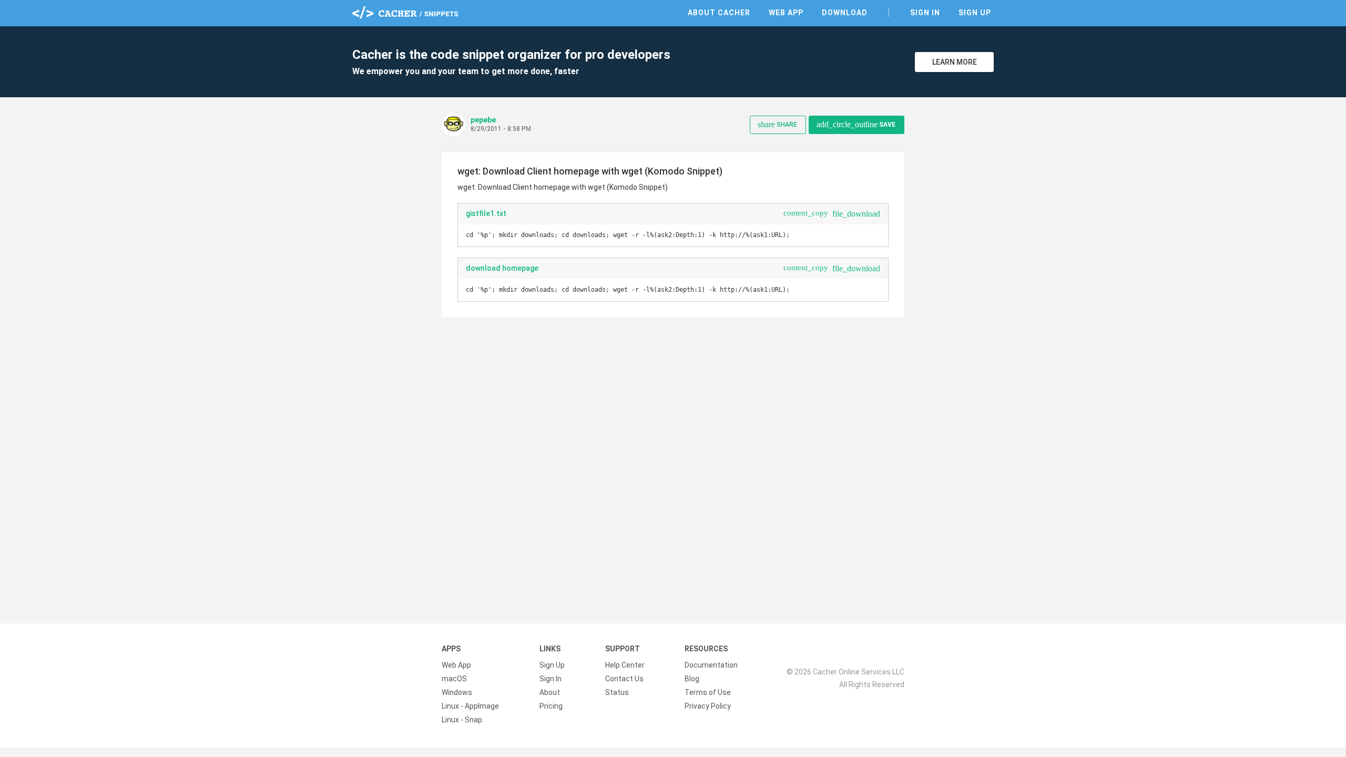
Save (856, 124)
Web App (786, 12)
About (549, 692)
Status (617, 692)
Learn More (954, 62)
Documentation (711, 665)
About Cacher (719, 12)
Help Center (625, 665)
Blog (692, 678)
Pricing (551, 706)
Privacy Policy (708, 706)
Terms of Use (708, 692)
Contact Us (624, 678)
